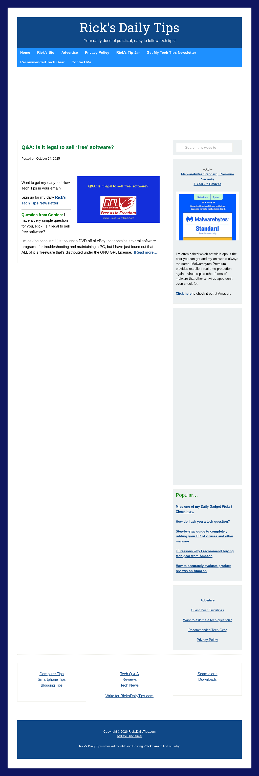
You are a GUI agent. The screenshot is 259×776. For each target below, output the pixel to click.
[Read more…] (146, 252)
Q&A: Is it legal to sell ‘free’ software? (67, 147)
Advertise (207, 600)
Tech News (129, 685)
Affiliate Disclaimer (129, 736)
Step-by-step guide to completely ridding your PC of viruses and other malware (204, 536)
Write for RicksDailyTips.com (129, 696)
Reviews (129, 679)
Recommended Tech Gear (207, 630)
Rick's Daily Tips (129, 27)
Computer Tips (51, 674)
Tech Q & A (129, 674)
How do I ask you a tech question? (203, 521)
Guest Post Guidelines (207, 610)
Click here (151, 746)
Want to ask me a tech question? (207, 620)
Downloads (207, 679)
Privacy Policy (207, 640)
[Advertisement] (207, 396)
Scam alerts (208, 674)
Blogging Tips (52, 685)
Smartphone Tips (52, 679)
